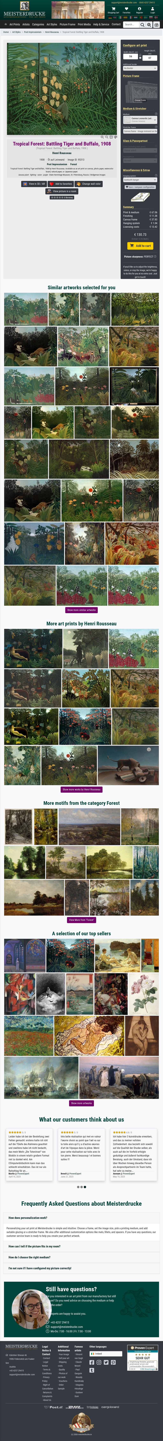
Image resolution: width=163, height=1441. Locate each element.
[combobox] (140, 68)
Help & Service (101, 24)
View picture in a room (63, 191)
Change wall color (90, 183)
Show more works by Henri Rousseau (81, 789)
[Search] (142, 24)
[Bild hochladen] (156, 24)
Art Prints (15, 24)
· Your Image (63, 1354)
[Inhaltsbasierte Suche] (149, 24)
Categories (38, 24)
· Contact (46, 1358)
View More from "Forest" (81, 919)
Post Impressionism (33, 32)
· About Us (46, 1400)
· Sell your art (63, 1358)
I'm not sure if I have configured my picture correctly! (40, 1268)
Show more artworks (81, 1103)
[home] (5, 24)
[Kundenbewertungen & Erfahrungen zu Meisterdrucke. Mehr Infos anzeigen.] (142, 1357)
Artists (26, 24)
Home (6, 32)
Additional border (130, 64)
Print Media (84, 24)
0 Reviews (68, 197)
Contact (116, 24)
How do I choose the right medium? (29, 1257)
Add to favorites (62, 183)
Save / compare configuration (141, 187)
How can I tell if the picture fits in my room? (34, 1246)
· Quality (61, 1369)
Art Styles (52, 24)
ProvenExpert (21, 1173)
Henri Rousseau (52, 32)
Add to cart (142, 246)
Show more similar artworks (81, 610)
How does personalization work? (28, 1218)
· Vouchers (62, 1381)
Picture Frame (67, 24)
